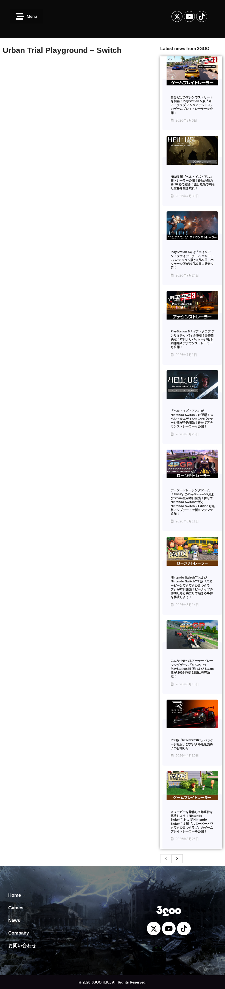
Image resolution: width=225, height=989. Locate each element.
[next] (177, 858)
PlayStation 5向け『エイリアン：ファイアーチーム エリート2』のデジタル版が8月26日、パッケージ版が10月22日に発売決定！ (192, 259)
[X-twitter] (176, 16)
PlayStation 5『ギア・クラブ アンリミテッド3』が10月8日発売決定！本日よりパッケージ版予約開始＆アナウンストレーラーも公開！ (193, 339)
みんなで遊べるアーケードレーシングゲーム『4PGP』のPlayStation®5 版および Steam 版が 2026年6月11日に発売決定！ (192, 668)
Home (14, 895)
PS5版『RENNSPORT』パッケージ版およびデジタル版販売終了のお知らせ (192, 744)
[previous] (165, 858)
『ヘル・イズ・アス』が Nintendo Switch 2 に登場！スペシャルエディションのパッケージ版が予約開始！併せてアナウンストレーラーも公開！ (192, 418)
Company (18, 933)
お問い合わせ (22, 945)
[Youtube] (189, 16)
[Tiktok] (201, 16)
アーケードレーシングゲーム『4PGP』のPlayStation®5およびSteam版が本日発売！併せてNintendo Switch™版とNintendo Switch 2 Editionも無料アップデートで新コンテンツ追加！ (193, 501)
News (14, 920)
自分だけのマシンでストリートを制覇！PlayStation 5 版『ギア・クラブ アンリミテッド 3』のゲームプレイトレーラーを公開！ (192, 105)
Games (15, 907)
